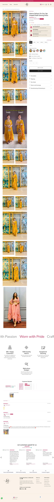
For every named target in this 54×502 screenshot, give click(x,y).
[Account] (46, 4)
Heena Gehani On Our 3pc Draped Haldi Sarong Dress (12, 9)
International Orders (47, 486)
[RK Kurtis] (27, 4)
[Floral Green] (34, 50)
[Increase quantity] (36, 63)
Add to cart (40, 67)
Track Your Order (39, 482)
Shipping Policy (46, 481)
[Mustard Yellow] (30, 50)
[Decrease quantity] (30, 63)
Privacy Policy (46, 482)
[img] (5, 403)
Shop (11, 4)
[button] (31, 17)
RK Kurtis (32, 11)
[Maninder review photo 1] (6, 431)
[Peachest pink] (37, 50)
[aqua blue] (44, 50)
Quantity (30, 60)
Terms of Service (47, 484)
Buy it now (40, 70)
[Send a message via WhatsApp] (2, 498)
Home (3, 9)
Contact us (38, 481)
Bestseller (16, 4)
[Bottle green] (40, 50)
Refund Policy (46, 479)
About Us (37, 479)
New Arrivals (5, 4)
